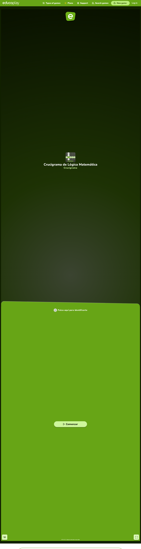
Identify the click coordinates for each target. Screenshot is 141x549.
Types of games (53, 3)
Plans (70, 3)
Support (84, 3)
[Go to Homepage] (11, 3)
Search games (101, 3)
